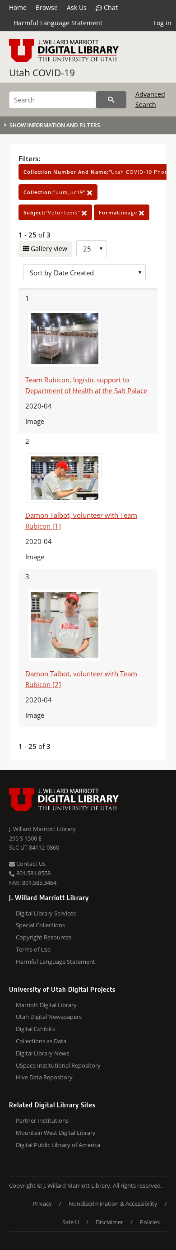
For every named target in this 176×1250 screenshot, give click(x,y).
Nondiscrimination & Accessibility (113, 1203)
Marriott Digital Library (46, 1005)
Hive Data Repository (44, 1077)
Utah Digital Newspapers (49, 1017)
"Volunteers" (52, 212)
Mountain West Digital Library (56, 1133)
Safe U (70, 1222)
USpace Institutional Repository (58, 1065)
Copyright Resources (43, 937)
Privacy (42, 1203)
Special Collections (40, 925)
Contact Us (30, 864)
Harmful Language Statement (58, 23)
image (119, 212)
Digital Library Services (46, 913)
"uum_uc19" (55, 192)
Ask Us (77, 7)
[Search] (111, 99)
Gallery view (48, 248)
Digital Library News (42, 1053)
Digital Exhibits (35, 1029)
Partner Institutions (42, 1120)
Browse (47, 7)
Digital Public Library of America (58, 1145)
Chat (110, 7)
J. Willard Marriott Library (42, 829)
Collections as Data (41, 1041)
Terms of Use (33, 949)
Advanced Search (150, 99)
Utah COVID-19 (42, 72)
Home (18, 7)
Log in (162, 23)
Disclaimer (109, 1222)
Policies (150, 1222)
